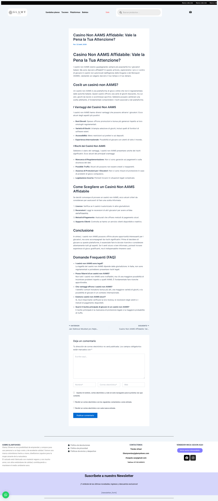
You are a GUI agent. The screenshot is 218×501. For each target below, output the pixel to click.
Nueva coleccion (181, 3)
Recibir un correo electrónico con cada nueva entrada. (95, 408)
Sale (107, 12)
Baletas (85, 12)
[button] (5, 494)
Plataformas (75, 12)
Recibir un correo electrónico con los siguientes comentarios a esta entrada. (103, 402)
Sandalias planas (53, 12)
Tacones (64, 12)
